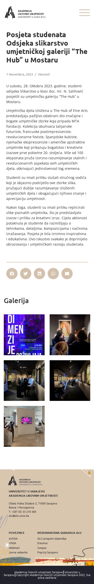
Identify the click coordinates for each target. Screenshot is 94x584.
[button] (12, 273)
